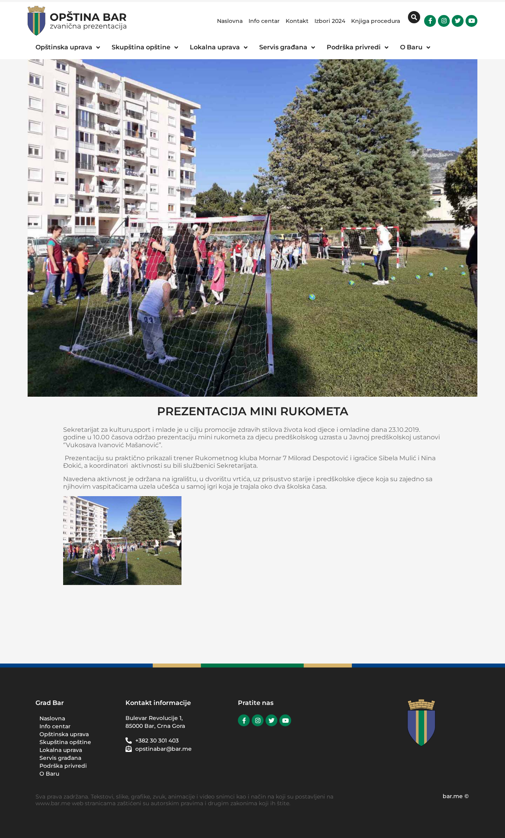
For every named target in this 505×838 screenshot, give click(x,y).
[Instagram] (444, 21)
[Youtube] (471, 21)
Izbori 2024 (329, 20)
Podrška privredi (63, 765)
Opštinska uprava (64, 734)
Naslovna (230, 20)
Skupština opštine (65, 742)
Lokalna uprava (60, 750)
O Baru (49, 773)
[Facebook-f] (430, 21)
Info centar (264, 20)
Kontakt (297, 20)
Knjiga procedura (375, 20)
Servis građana (60, 757)
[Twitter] (458, 21)
